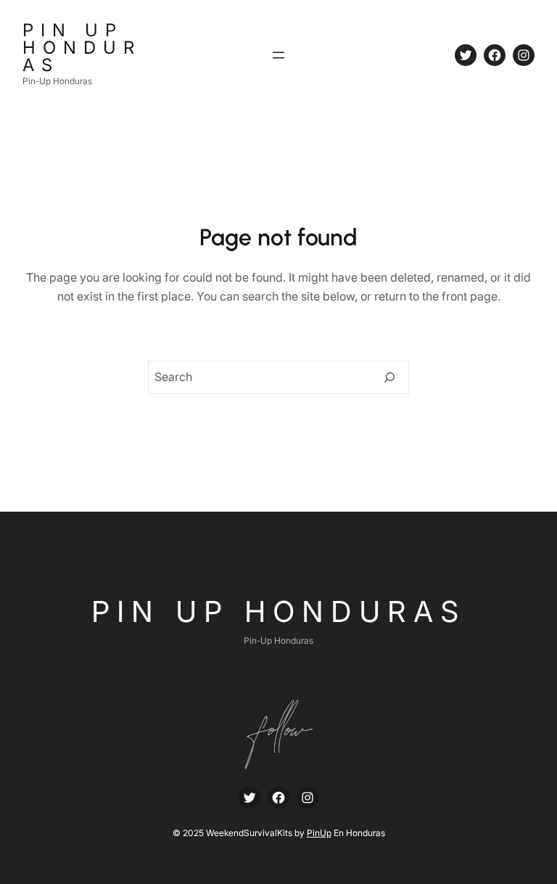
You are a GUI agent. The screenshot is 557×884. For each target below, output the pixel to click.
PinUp (319, 832)
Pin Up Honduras (81, 47)
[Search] (389, 377)
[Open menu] (278, 55)
